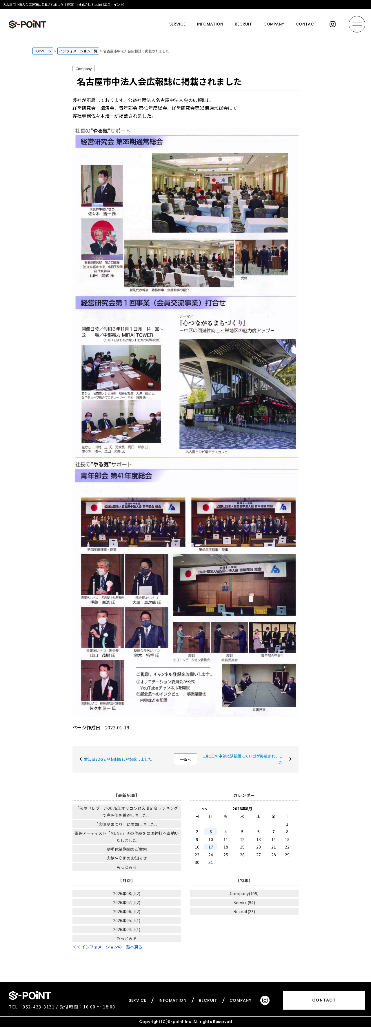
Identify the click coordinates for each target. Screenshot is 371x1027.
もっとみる (127, 867)
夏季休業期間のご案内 (126, 849)
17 (210, 847)
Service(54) (244, 902)
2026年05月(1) (126, 920)
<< (204, 808)
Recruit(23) (244, 911)
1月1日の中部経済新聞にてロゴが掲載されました (243, 759)
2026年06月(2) (126, 911)
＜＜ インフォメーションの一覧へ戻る (107, 947)
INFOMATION (210, 24)
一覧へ (185, 759)
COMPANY (273, 24)
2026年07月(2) (126, 902)
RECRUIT (243, 24)
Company (84, 68)
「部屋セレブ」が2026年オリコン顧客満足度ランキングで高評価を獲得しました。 (126, 811)
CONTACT (306, 24)
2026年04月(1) (126, 929)
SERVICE (177, 24)
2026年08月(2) (126, 893)
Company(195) (244, 893)
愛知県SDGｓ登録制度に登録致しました (118, 759)
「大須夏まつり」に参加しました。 (126, 824)
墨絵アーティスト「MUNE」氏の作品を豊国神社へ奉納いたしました (126, 836)
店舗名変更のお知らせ (126, 858)
